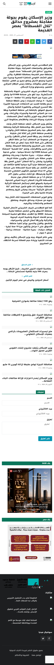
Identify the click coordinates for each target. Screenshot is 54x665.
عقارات (48, 12)
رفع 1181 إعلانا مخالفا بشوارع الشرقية (32, 301)
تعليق (49, 419)
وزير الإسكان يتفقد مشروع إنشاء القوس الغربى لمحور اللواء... (30, 349)
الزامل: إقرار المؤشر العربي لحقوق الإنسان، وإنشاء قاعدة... (22, 610)
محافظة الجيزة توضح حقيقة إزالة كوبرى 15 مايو (27, 364)
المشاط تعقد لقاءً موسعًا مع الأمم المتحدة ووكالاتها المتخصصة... (22, 621)
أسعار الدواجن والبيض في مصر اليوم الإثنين (27, 280)
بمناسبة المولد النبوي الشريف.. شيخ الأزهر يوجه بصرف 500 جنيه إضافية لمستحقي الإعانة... (27, 270)
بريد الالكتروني (45, 408)
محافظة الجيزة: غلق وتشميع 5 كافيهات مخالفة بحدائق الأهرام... (27, 316)
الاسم (49, 398)
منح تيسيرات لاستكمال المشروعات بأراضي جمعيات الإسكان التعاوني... (30, 333)
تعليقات (40, 392)
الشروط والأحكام (22, 655)
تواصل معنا (36, 655)
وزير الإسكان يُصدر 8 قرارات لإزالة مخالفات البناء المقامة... (27, 379)
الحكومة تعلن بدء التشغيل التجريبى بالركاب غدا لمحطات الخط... (22, 599)
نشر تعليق (45, 438)
